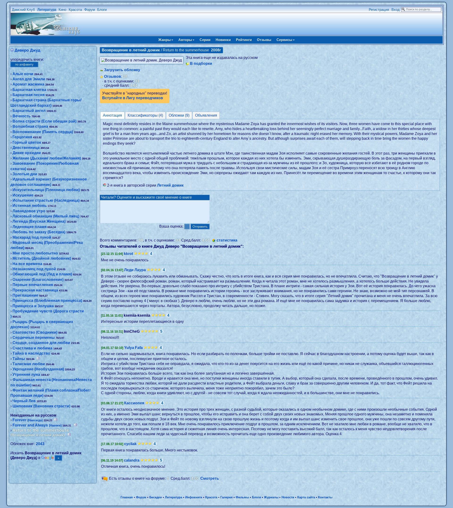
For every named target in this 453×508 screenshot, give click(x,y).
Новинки (223, 40)
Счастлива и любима (32, 348)
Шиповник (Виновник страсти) (41, 406)
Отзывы (264, 40)
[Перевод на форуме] (38, 359)
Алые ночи (23, 74)
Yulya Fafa (133, 348)
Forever (28, 420)
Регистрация (379, 10)
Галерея (226, 497)
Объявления (206, 115)
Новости (287, 497)
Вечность (22, 116)
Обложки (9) (179, 115)
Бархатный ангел (29, 111)
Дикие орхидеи (27, 153)
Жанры (164, 40)
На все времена (27, 264)
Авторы (185, 40)
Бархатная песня (29, 95)
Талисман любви (29, 364)
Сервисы (284, 40)
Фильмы (242, 497)
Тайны (19, 359)
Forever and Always (37, 425)
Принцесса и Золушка (33, 306)
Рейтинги (244, 40)
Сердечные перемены (34, 338)
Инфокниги (193, 497)
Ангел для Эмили (29, 79)
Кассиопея (134, 403)
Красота (75, 10)
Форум (89, 10)
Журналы (271, 497)
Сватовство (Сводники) (35, 332)
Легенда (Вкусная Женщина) (39, 221)
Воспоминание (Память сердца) (43, 132)
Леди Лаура (135, 270)
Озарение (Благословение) (38, 280)
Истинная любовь (30, 206)
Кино (62, 10)
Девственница (26, 148)
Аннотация (112, 115)
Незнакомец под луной (34, 269)
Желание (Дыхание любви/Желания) (47, 158)
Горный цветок (27, 142)
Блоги (102, 10)
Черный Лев (24, 401)
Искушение (23, 195)
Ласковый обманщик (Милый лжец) (46, 216)
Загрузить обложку (122, 70)
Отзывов (112, 76)
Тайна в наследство (31, 353)
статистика (227, 240)
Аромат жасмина (28, 84)
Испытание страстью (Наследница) (46, 200)
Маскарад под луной (32, 237)
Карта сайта (306, 497)
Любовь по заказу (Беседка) (39, 232)
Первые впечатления (33, 285)
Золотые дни (25, 174)
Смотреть (209, 478)
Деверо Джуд (27, 50)
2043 (40, 444)
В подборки (201, 63)
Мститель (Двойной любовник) (42, 258)
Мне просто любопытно (35, 253)
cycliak (130, 444)
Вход (395, 10)
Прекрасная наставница (35, 290)
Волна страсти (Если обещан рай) (44, 121)
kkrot (128, 254)
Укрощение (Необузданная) (38, 369)
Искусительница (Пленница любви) (46, 190)
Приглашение (25, 295)
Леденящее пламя (29, 227)
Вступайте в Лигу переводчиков (132, 98)
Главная (127, 497)
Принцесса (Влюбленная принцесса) (47, 301)
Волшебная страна (30, 126)
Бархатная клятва (29, 90)
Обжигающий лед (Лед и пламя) (42, 274)
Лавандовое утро (29, 211)
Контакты (325, 497)
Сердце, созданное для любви (41, 343)
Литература (46, 10)
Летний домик (170, 185)
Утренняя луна (26, 375)
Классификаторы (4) (145, 115)
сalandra (131, 460)
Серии (205, 40)
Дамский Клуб (23, 10)
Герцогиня (22, 137)
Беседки (155, 497)
